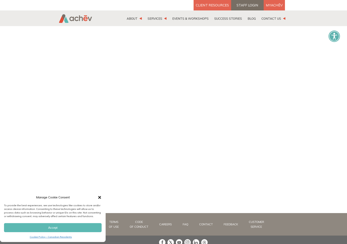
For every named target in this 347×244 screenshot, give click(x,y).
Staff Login (247, 5)
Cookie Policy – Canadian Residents (51, 236)
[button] (100, 197)
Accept (52, 227)
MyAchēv (274, 5)
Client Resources (212, 5)
